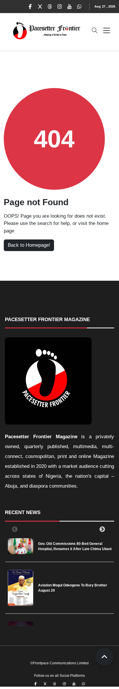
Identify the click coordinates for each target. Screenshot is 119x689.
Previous (13, 529)
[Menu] (106, 30)
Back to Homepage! (29, 245)
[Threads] (50, 6)
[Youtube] (70, 6)
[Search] (95, 30)
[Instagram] (60, 6)
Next (101, 529)
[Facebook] (30, 6)
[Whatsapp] (79, 6)
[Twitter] (40, 6)
